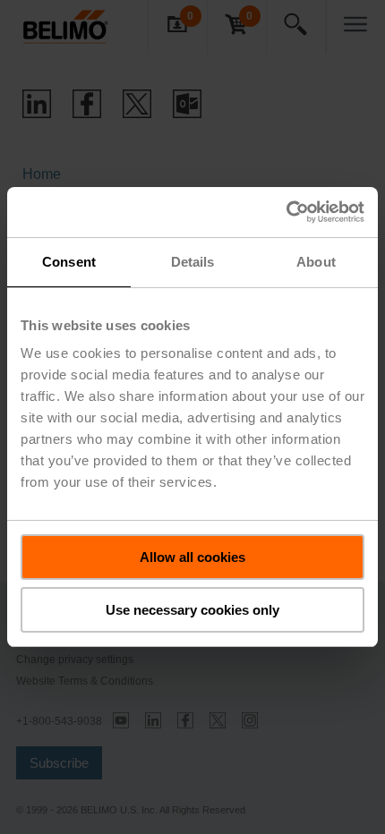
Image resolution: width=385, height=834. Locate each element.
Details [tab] (193, 261)
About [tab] (316, 261)
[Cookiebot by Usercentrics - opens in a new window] (286, 212)
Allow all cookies (192, 557)
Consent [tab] (69, 261)
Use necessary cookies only (192, 609)
